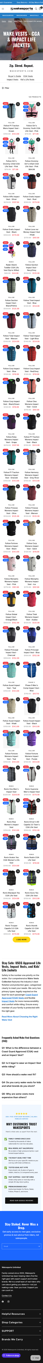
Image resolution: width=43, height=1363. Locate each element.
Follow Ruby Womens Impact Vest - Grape (11, 439)
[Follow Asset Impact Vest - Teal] (11, 670)
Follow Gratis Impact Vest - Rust (31, 197)
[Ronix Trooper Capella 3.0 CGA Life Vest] (11, 910)
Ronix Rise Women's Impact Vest (11, 824)
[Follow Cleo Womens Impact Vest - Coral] (31, 386)
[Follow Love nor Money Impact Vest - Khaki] (31, 214)
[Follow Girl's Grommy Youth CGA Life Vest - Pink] (31, 110)
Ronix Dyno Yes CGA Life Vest (31, 894)
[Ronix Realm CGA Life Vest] (31, 842)
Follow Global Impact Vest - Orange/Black (11, 617)
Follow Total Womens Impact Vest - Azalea (31, 617)
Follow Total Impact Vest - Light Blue (32, 337)
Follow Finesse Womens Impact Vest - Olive (11, 510)
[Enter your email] (38, 1246)
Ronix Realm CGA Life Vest (31, 858)
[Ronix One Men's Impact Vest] (11, 774)
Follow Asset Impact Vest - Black (31, 722)
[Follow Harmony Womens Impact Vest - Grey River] (31, 457)
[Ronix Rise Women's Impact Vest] (11, 807)
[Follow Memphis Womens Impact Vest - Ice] (31, 564)
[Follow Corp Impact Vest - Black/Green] (11, 386)
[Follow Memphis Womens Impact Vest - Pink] (11, 564)
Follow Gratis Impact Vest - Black (11, 230)
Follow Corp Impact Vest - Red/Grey (32, 369)
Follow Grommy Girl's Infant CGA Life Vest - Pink (31, 164)
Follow (11, 123)
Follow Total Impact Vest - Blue (32, 301)
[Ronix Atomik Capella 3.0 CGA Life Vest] (31, 910)
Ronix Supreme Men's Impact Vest (32, 790)
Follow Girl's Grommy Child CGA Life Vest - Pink (11, 164)
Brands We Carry (12, 1339)
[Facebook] (4, 1301)
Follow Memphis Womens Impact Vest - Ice (32, 581)
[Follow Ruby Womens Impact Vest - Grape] (11, 422)
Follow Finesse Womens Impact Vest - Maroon (31, 510)
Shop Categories (12, 1322)
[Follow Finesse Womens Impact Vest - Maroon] (31, 493)
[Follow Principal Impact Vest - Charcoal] (11, 635)
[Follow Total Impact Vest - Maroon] (11, 320)
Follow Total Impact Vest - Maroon (11, 337)
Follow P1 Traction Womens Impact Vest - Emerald (11, 475)
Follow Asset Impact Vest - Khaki (11, 722)
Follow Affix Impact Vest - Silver (11, 197)
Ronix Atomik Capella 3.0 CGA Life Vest (32, 928)
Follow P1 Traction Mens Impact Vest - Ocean (11, 128)
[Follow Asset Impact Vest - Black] (31, 705)
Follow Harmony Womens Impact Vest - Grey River (31, 475)
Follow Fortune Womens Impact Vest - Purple (31, 756)
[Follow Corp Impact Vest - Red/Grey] (31, 353)
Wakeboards (21, 15)
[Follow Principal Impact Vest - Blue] (31, 635)
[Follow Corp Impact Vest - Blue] (11, 353)
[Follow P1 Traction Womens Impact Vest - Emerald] (11, 457)
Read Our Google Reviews (21, 1200)
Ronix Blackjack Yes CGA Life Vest (11, 894)
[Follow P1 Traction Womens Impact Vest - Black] (31, 422)
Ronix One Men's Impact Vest (11, 790)
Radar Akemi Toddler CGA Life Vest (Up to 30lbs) (11, 267)
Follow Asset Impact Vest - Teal (11, 686)
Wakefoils (34, 15)
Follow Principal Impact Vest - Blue (32, 651)
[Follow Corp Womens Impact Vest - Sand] (31, 528)
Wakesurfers (7, 15)
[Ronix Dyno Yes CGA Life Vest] (31, 877)
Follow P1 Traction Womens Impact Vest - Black (31, 439)
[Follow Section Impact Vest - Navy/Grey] (31, 249)
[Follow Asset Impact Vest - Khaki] (11, 705)
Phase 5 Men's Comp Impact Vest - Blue (31, 688)
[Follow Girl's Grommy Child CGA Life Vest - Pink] (11, 146)
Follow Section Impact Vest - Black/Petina (11, 303)
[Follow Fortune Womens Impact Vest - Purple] (31, 738)
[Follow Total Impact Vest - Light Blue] (31, 320)
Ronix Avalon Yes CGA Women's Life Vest (11, 860)
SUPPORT (8, 1330)
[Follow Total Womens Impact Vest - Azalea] (31, 599)
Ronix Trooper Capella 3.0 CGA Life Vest (11, 928)
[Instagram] (10, 1301)
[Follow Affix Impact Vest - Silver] (11, 181)
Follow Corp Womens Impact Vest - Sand (31, 546)
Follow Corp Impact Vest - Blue (11, 369)
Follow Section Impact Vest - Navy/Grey (31, 267)
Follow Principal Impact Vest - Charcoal (11, 652)
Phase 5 (31, 682)
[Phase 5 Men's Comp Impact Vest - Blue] (31, 670)
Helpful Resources (13, 1313)
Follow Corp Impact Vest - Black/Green (11, 402)
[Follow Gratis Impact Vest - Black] (11, 214)
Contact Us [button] (7, 1296)
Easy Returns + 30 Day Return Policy (16, 2)
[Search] (36, 9)
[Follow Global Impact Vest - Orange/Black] (11, 599)
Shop (10, 21)
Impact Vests (12, 80)
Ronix (11, 262)
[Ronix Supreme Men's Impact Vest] (31, 774)
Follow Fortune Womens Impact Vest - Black (11, 546)
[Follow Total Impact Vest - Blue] (31, 285)
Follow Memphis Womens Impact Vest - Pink (11, 581)
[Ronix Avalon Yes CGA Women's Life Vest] (11, 842)
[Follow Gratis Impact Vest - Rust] (31, 181)
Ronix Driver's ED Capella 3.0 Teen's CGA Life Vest (32, 824)
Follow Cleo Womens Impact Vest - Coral (31, 404)
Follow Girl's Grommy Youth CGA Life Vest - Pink (31, 128)
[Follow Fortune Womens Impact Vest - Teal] (11, 738)
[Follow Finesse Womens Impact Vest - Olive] (11, 493)
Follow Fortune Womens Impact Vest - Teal (11, 756)
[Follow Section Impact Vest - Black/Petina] (11, 285)
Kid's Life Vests (27, 80)
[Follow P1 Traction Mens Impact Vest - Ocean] (11, 110)
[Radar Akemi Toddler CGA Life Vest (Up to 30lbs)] (11, 249)
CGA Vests (28, 76)
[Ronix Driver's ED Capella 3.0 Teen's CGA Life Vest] (31, 807)
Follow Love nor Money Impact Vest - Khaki (31, 232)
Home (4, 21)
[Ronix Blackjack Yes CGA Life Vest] (11, 877)
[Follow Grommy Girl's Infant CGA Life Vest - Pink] (31, 146)
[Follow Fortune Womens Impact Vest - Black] (11, 528)
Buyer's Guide (14, 76)
